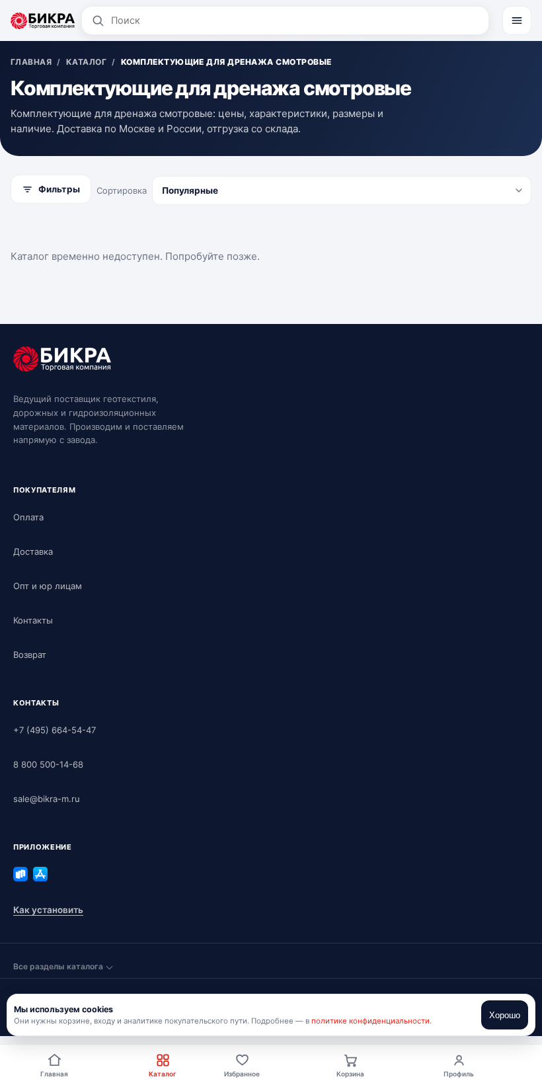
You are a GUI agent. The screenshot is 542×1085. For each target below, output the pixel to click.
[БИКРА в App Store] (40, 874)
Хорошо (504, 1015)
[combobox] (295, 20)
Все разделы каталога (58, 966)
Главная (54, 1074)
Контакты (33, 620)
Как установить (48, 909)
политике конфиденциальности (370, 1020)
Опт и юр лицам (47, 586)
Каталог (162, 1074)
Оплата (28, 517)
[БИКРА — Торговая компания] (43, 20)
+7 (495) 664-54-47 (54, 730)
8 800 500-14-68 (48, 764)
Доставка (33, 551)
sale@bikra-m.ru (46, 798)
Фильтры (59, 189)
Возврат (29, 654)
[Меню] (516, 20)
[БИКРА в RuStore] (20, 874)
